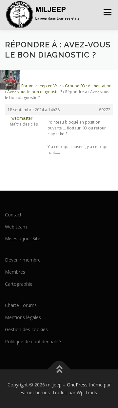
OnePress (77, 385)
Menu (107, 12)
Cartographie (18, 284)
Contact (13, 215)
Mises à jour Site (22, 238)
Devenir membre (23, 260)
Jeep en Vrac (50, 86)
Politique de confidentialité (33, 341)
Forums (28, 86)
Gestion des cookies (26, 329)
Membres (15, 272)
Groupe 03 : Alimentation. (88, 86)
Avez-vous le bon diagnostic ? (34, 91)
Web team (16, 227)
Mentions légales (23, 317)
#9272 (104, 109)
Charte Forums (21, 305)
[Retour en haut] (59, 369)
